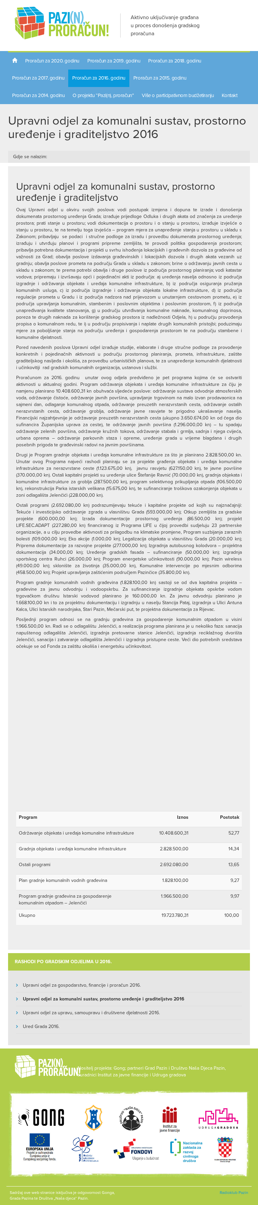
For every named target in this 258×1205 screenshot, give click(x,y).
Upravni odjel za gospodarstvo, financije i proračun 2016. (82, 985)
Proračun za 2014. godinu (38, 95)
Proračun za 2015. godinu (159, 78)
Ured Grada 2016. (41, 1026)
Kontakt (229, 95)
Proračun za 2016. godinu (98, 78)
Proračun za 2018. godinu (174, 61)
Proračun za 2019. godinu (113, 61)
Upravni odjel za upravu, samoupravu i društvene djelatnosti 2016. (91, 1013)
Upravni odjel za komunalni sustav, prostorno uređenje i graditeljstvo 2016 (103, 999)
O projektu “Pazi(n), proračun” (103, 95)
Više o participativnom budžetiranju (178, 95)
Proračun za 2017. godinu (38, 78)
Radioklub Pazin (234, 1192)
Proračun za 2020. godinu (52, 61)
